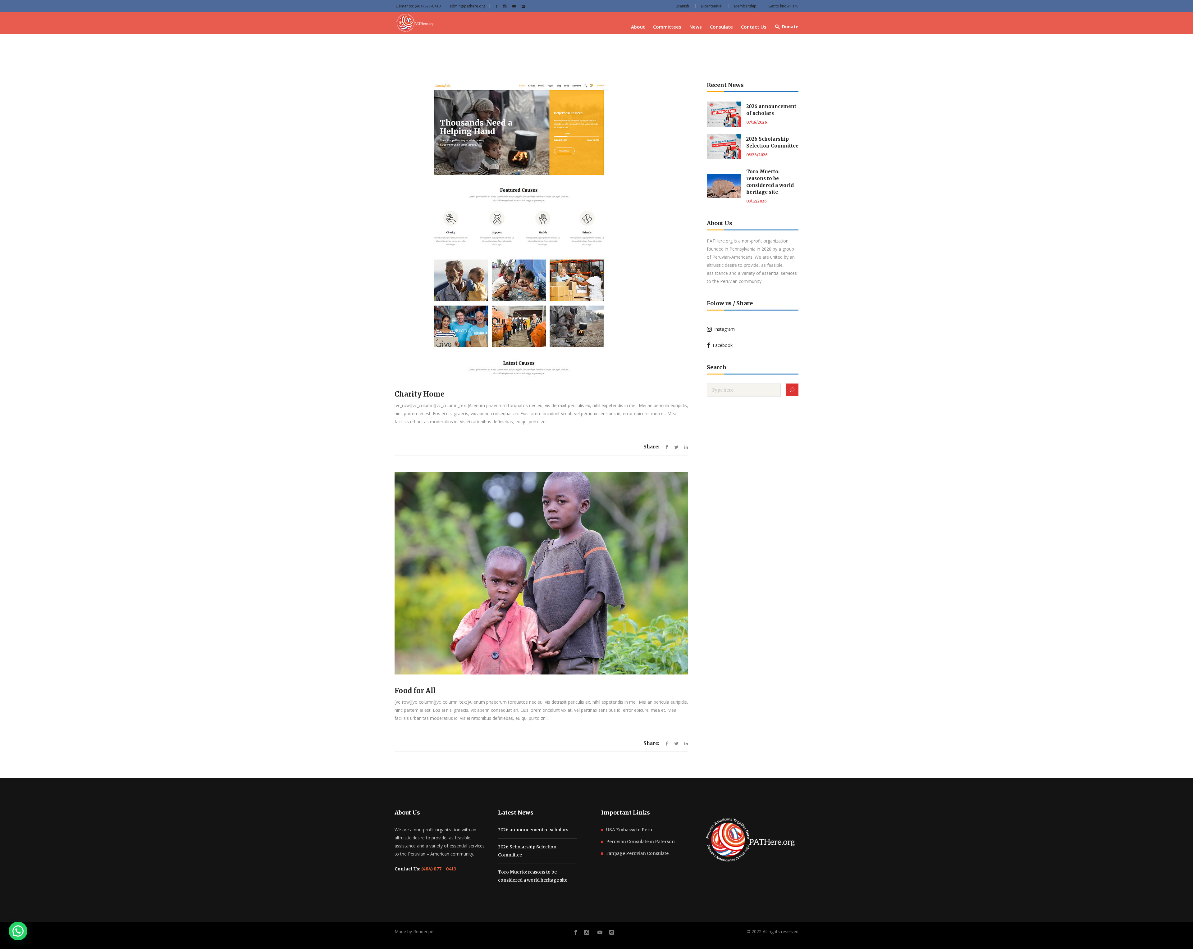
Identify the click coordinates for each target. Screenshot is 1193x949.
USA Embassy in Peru (629, 830)
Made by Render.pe (414, 931)
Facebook (721, 345)
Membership (745, 6)
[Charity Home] (541, 229)
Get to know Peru (783, 6)
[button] (18, 931)
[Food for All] (541, 573)
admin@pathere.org (467, 6)
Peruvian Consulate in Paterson (640, 841)
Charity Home (419, 394)
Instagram (723, 329)
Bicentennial (711, 6)
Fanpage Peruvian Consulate (637, 853)
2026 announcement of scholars (533, 830)
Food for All (415, 690)
